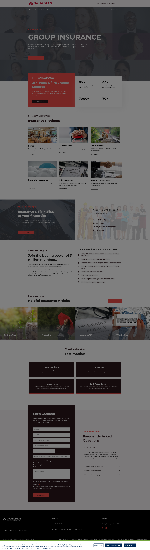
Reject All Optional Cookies (113, 545)
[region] (75, 545)
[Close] (147, 545)
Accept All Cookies (130, 545)
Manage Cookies (98, 545)
